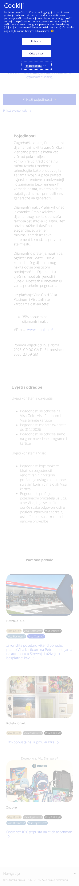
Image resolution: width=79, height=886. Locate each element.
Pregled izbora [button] (33, 65)
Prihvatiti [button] (36, 41)
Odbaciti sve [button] (36, 53)
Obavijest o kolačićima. (36, 31)
